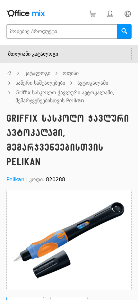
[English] (127, 13)
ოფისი (71, 73)
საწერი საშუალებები (40, 83)
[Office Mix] (25, 13)
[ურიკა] (92, 13)
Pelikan (15, 179)
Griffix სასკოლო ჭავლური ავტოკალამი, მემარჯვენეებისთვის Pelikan (64, 96)
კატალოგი (37, 73)
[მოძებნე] (124, 31)
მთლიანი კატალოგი (33, 54)
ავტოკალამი (92, 83)
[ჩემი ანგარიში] (110, 13)
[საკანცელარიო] (9, 73)
